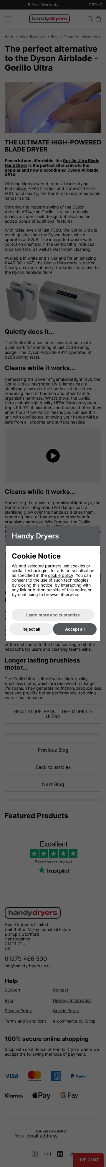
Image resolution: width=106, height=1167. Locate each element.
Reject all (31, 628)
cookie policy (60, 575)
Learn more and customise (53, 614)
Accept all (75, 628)
